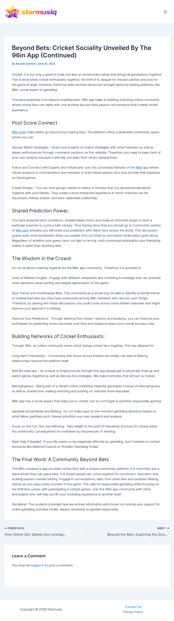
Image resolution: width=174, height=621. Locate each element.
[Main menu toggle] (165, 11)
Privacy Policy (133, 612)
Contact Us (133, 607)
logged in (37, 565)
